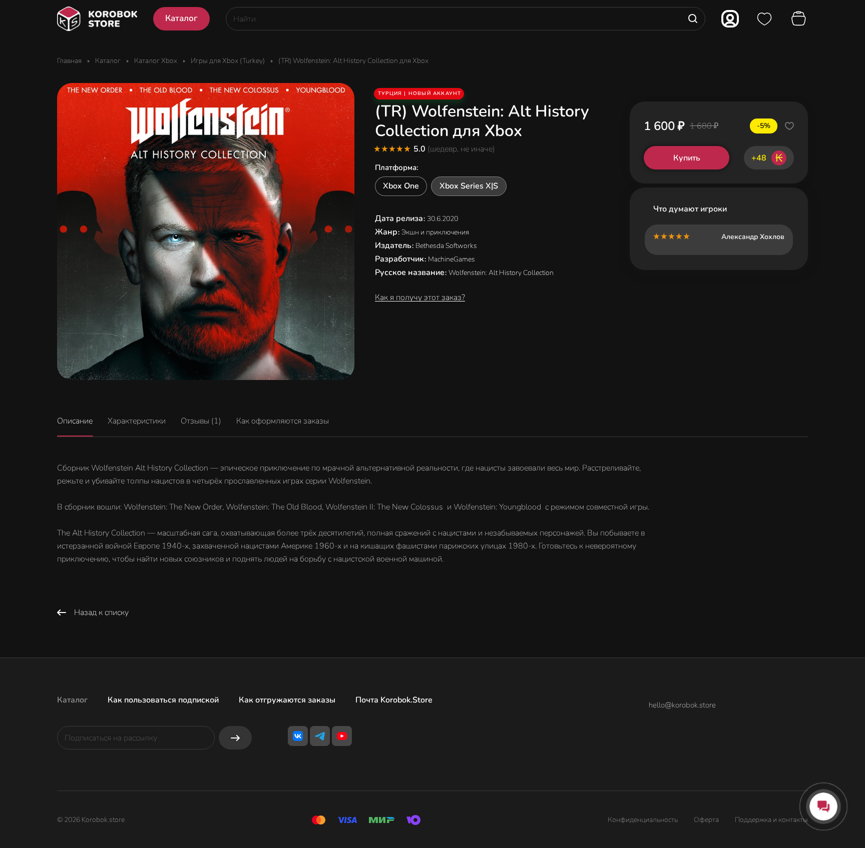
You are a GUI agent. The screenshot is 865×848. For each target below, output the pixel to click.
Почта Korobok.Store (393, 700)
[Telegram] (320, 736)
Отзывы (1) (201, 421)
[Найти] (692, 18)
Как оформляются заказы (282, 421)
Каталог (72, 700)
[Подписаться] (235, 738)
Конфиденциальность (643, 819)
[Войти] (730, 19)
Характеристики (137, 421)
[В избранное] (789, 126)
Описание (75, 421)
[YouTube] (342, 736)
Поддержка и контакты (771, 819)
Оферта (706, 819)
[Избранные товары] (764, 19)
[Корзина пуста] (800, 19)
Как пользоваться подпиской (163, 700)
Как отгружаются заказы (287, 700)
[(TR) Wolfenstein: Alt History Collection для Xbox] (205, 231)
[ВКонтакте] (298, 736)
